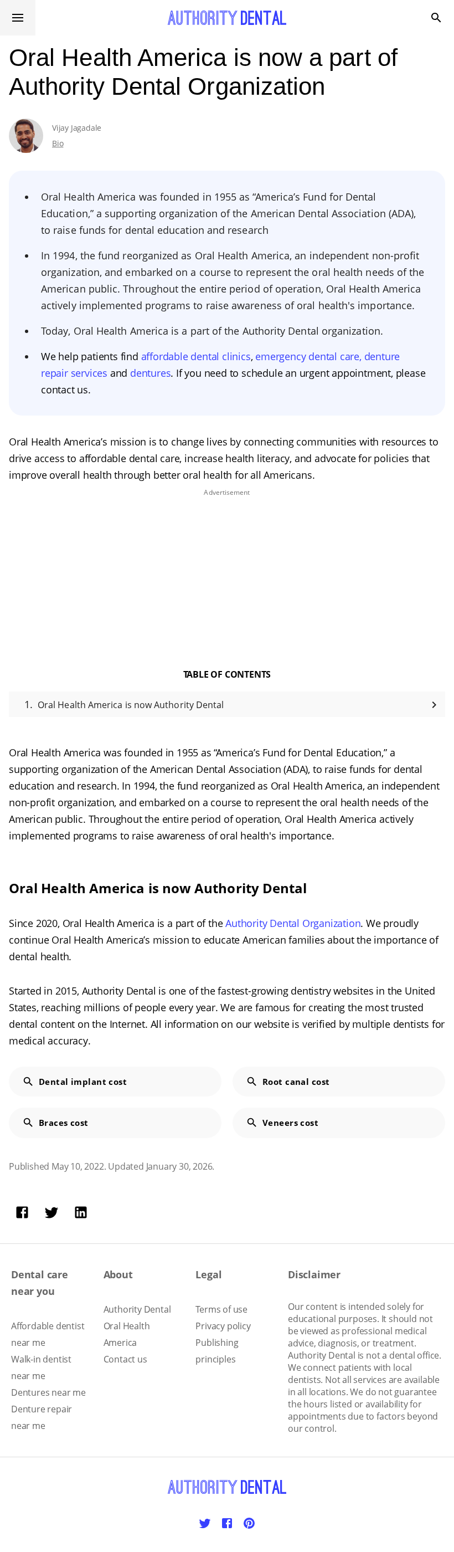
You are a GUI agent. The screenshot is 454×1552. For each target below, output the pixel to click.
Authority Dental (137, 1309)
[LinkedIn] (81, 1212)
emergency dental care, (309, 356)
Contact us (125, 1359)
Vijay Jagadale (76, 127)
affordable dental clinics (196, 356)
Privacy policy (222, 1326)
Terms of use (221, 1309)
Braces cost (64, 1122)
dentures (150, 373)
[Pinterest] (249, 1523)
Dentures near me (48, 1392)
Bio (57, 143)
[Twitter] (51, 1212)
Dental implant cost (83, 1081)
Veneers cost (290, 1122)
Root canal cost (295, 1081)
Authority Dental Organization (292, 923)
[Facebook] (22, 1212)
